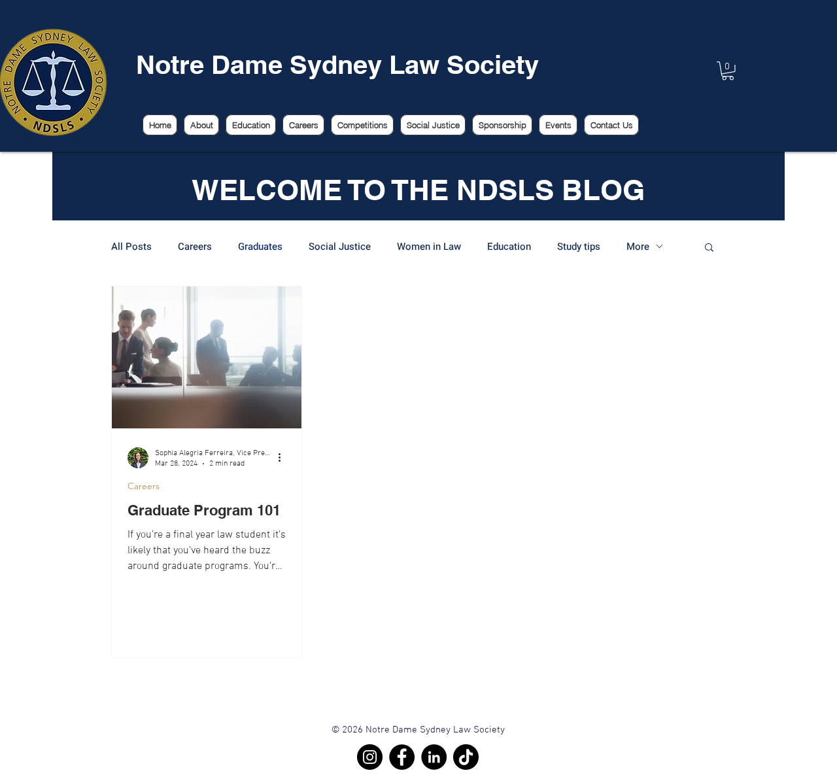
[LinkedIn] (434, 757)
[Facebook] (402, 757)
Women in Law (429, 246)
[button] (709, 248)
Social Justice (340, 246)
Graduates (260, 246)
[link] (728, 70)
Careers (195, 246)
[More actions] (284, 458)
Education (509, 246)
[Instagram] (370, 757)
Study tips (578, 246)
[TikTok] (466, 757)
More (637, 246)
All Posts (131, 246)
